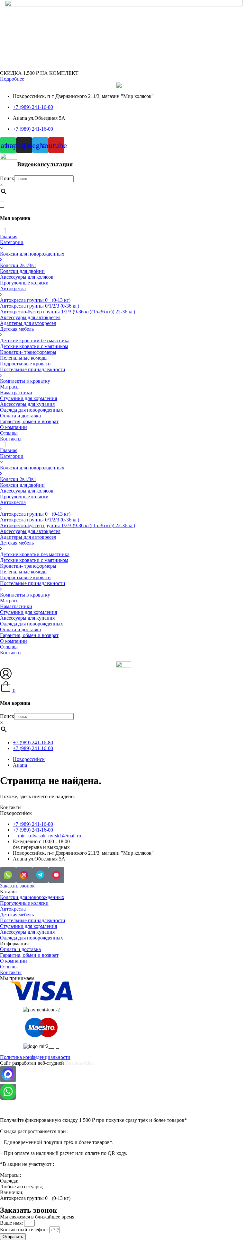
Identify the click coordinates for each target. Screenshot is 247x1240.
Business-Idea (79, 1063)
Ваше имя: (12, 1223)
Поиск (7, 178)
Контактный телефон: (24, 1229)
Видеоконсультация (45, 164)
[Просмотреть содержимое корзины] (2, 205)
